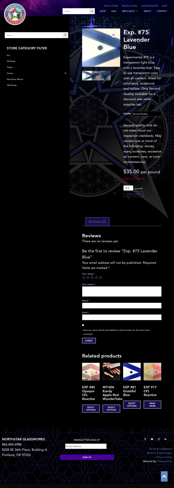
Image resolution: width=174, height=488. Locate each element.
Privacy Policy (164, 457)
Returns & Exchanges (159, 452)
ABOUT (147, 11)
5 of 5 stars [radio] (100, 277)
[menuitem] (80, 11)
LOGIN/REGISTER (149, 5)
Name (85, 300)
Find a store (111, 5)
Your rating (88, 273)
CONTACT (162, 11)
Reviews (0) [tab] (97, 222)
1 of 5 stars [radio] (83, 277)
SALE (113, 11)
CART (164, 5)
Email (85, 312)
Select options (91, 408)
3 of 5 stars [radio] (92, 277)
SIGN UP (87, 457)
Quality (127, 113)
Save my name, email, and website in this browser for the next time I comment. (116, 332)
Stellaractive (164, 461)
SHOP (103, 11)
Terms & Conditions (160, 448)
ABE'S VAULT (128, 11)
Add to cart (133, 194)
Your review (88, 284)
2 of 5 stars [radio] (88, 277)
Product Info (129, 5)
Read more (152, 404)
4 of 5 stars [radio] (96, 277)
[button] (113, 35)
